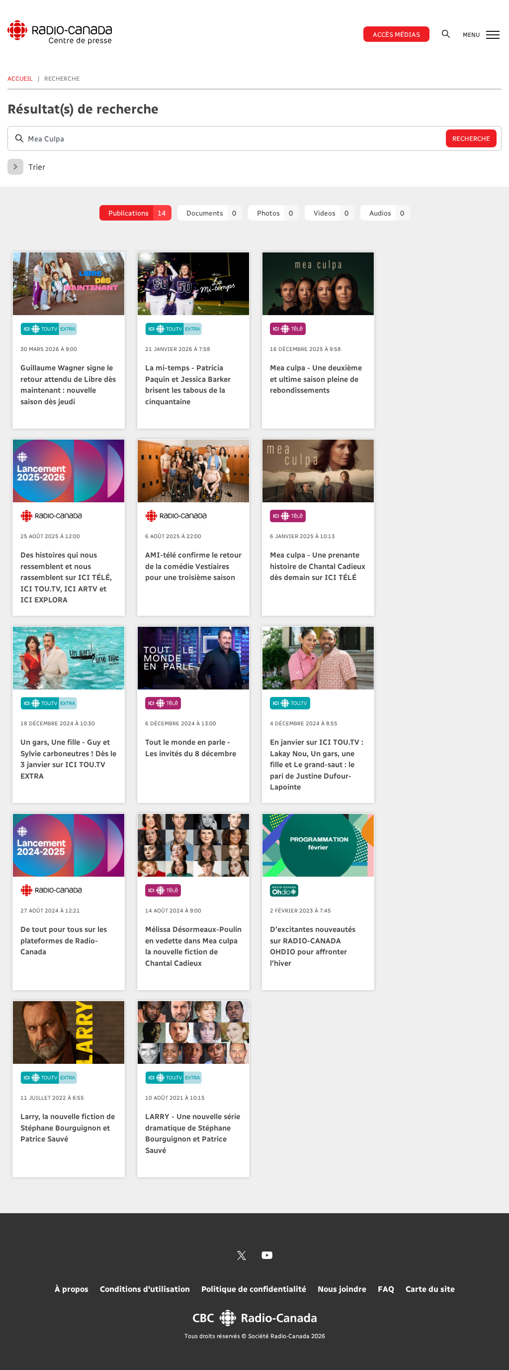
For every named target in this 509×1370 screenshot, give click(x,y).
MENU (472, 34)
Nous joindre (342, 1288)
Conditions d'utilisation (145, 1288)
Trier (36, 166)
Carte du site (430, 1288)
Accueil (20, 78)
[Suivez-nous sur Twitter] (241, 1255)
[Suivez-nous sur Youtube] (267, 1255)
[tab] (135, 213)
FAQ (386, 1288)
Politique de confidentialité (253, 1288)
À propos (71, 1288)
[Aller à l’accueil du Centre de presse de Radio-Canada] (59, 32)
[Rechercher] (445, 33)
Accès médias (396, 34)
